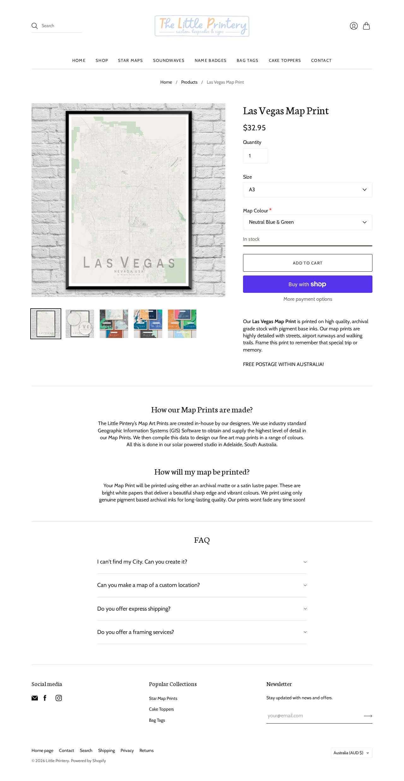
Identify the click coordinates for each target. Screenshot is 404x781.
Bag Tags (247, 60)
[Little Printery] (202, 26)
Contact (321, 60)
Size (247, 177)
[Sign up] (368, 715)
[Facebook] (45, 699)
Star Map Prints (163, 698)
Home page (42, 750)
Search (86, 750)
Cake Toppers (285, 60)
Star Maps (130, 60)
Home (79, 60)
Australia (348, 752)
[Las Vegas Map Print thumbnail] (46, 324)
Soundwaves (169, 60)
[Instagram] (59, 699)
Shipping (106, 750)
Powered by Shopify (88, 760)
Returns (147, 750)
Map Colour (257, 211)
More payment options (307, 299)
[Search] (35, 26)
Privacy (127, 750)
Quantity (252, 142)
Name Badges (211, 60)
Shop (102, 60)
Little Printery (57, 760)
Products (189, 82)
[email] (35, 699)
